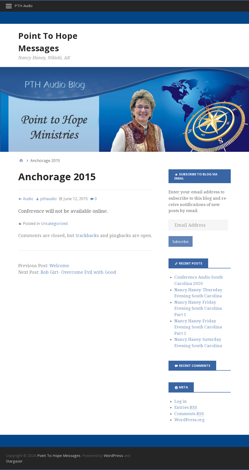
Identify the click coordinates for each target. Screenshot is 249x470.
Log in (180, 401)
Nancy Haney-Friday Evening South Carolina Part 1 (198, 308)
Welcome (59, 265)
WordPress (113, 455)
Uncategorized (54, 223)
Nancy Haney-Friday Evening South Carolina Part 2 (198, 327)
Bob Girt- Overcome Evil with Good (78, 272)
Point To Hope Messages (58, 455)
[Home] (21, 160)
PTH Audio (24, 5)
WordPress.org (189, 419)
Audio (28, 198)
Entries (185, 407)
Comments (189, 413)
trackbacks (87, 235)
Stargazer (14, 461)
